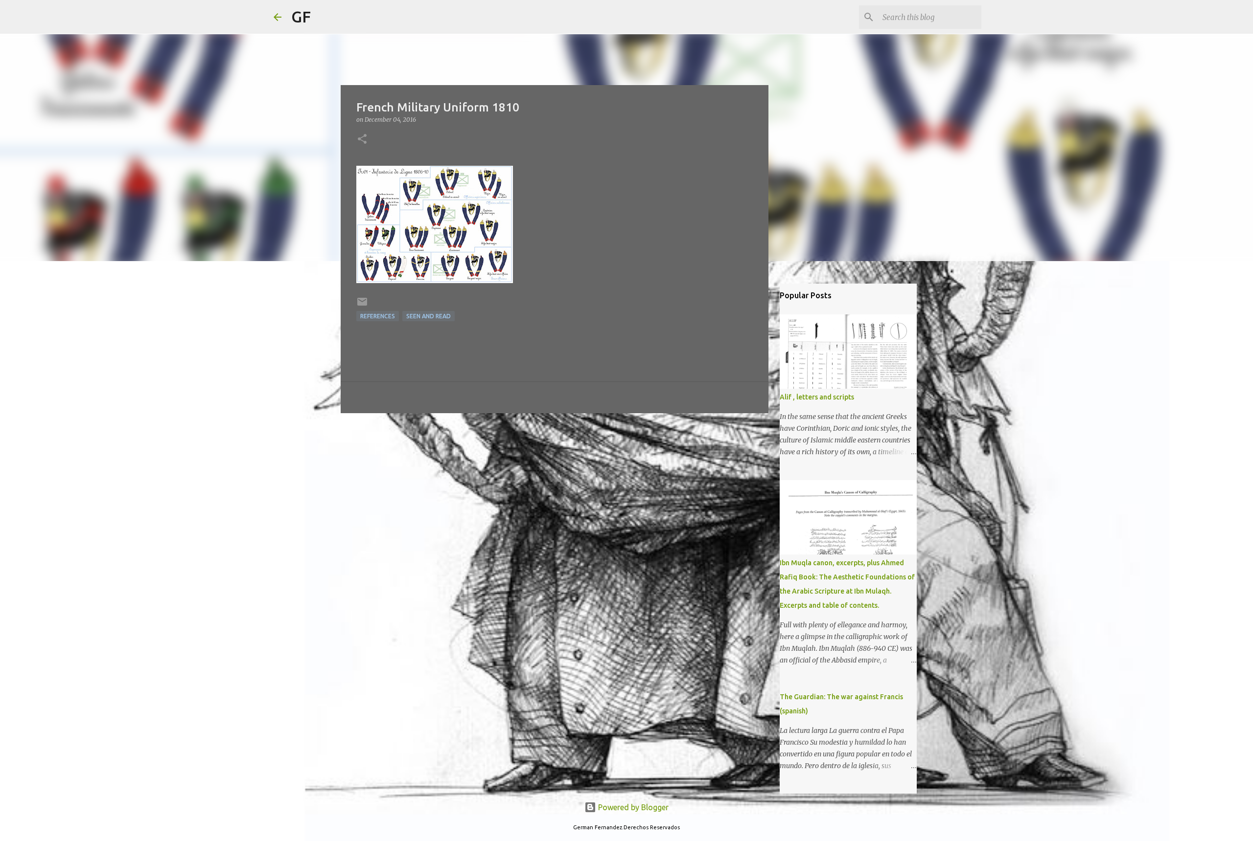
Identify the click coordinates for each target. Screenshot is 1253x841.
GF (301, 16)
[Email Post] (362, 305)
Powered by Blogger (632, 807)
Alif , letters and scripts (817, 397)
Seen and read (428, 316)
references (377, 316)
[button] (362, 139)
